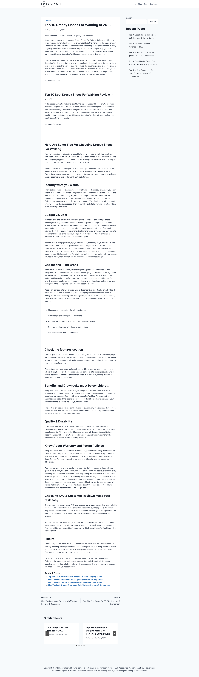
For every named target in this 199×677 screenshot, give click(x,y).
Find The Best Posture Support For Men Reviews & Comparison (75, 582)
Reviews (48, 21)
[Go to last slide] (47, 633)
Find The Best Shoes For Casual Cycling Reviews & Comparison (75, 579)
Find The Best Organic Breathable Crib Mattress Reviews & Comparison (79, 585)
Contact (153, 4)
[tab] (76, 645)
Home (133, 4)
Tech (146, 4)
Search (129, 18)
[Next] (114, 633)
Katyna (49, 30)
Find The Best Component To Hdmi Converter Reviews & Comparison (141, 73)
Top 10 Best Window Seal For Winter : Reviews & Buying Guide (75, 577)
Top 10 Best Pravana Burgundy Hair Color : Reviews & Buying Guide (98, 630)
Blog (140, 4)
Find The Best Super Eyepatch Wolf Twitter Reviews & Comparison (59, 601)
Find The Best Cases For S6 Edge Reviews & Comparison (101, 601)
